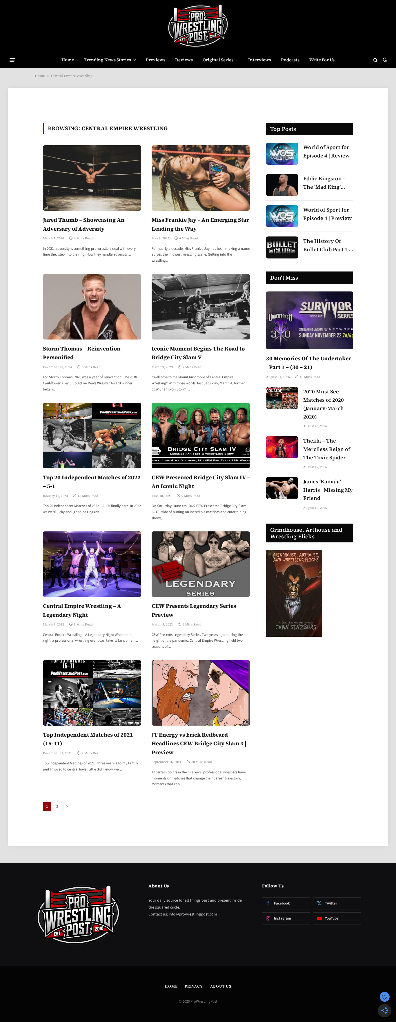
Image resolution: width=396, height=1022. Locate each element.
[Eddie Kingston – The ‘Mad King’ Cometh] (282, 185)
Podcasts (290, 60)
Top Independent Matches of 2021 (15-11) (88, 739)
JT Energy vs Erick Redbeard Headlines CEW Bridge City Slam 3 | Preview (199, 743)
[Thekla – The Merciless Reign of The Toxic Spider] (282, 447)
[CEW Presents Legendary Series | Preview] (201, 564)
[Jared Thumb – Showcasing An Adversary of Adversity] (92, 178)
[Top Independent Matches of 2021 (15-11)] (92, 693)
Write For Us (322, 60)
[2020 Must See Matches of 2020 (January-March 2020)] (282, 398)
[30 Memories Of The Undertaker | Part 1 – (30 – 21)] (309, 320)
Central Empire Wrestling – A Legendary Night (82, 610)
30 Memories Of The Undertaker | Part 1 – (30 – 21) (308, 363)
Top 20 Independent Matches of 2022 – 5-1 (92, 482)
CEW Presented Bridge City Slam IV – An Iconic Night (201, 482)
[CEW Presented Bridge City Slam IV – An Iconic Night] (201, 435)
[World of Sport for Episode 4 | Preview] (282, 216)
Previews (155, 60)
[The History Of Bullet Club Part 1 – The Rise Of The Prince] (282, 247)
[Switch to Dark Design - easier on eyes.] (384, 60)
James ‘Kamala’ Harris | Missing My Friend (328, 490)
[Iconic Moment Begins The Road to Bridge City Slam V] (201, 307)
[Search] (375, 60)
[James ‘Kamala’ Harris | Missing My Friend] (282, 488)
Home (67, 60)
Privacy (194, 986)
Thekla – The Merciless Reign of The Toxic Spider (326, 449)
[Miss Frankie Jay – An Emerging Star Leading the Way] (201, 178)
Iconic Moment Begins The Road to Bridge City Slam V (198, 353)
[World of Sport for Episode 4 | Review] (282, 154)
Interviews (259, 60)
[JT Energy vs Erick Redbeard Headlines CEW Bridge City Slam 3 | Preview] (201, 693)
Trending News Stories (107, 60)
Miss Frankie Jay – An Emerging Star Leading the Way (200, 224)
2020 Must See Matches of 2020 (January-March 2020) (323, 404)
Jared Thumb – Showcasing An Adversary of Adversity (84, 224)
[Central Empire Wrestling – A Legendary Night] (92, 564)
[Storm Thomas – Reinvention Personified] (92, 307)
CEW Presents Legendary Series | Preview (195, 610)
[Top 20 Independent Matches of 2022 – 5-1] (92, 435)
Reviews (184, 60)
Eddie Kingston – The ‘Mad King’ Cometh (324, 183)
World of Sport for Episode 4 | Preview (327, 214)
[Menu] (12, 60)
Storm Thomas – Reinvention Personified (82, 353)
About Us (220, 986)
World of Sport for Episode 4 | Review (326, 151)
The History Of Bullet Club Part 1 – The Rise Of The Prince (327, 245)
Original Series (218, 60)
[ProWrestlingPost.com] (198, 26)
